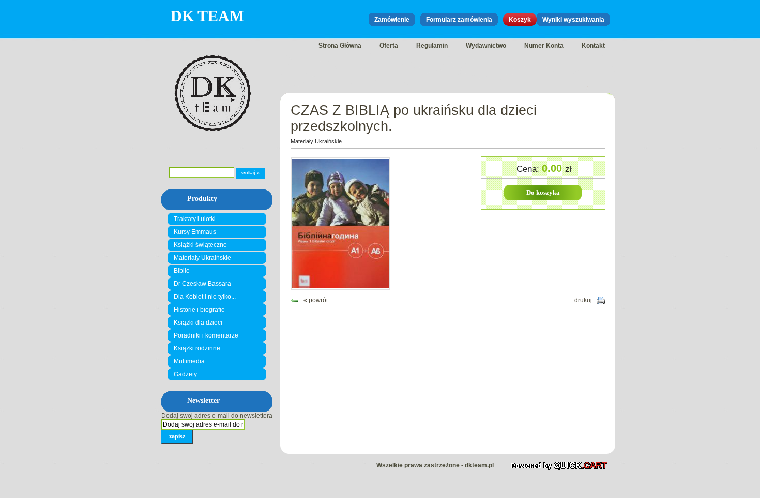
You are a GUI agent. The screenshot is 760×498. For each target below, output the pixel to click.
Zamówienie (391, 19)
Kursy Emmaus (195, 232)
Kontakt (593, 45)
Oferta (388, 45)
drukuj (583, 300)
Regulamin (432, 45)
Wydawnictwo (486, 45)
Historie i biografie (199, 309)
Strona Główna (339, 45)
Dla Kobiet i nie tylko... (205, 296)
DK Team (207, 15)
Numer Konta (544, 45)
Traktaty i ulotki (195, 219)
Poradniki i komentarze (206, 335)
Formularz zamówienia (459, 19)
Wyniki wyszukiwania (573, 19)
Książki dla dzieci (198, 322)
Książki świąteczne (200, 244)
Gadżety (185, 374)
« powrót (315, 300)
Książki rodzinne (197, 348)
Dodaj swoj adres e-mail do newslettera (216, 415)
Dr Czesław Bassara (202, 283)
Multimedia (189, 361)
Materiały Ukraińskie (202, 257)
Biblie (182, 270)
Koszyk (520, 19)
